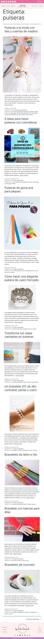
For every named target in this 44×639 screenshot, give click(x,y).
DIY (9, 113)
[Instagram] (4, 1)
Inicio (39, 627)
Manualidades (24, 109)
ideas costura (13, 113)
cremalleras (18, 182)
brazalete (32, 111)
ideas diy (19, 113)
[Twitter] (8, 1)
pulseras (31, 114)
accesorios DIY (26, 111)
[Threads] (15, 1)
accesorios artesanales (17, 111)
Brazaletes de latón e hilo (21, 454)
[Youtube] (6, 1)
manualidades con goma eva (32, 270)
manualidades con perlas (27, 450)
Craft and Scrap (17, 109)
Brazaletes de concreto (20, 564)
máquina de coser (25, 114)
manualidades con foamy (19, 270)
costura (6, 113)
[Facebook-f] (2, 1)
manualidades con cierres (26, 182)
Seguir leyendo (9, 105)
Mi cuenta (39, 629)
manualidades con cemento (23, 612)
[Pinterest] (10, 1)
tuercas (27, 560)
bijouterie (25, 504)
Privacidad (5, 627)
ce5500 (36, 111)
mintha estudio (29, 638)
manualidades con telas (15, 114)
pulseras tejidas (35, 382)
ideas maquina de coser (26, 113)
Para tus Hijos (8, 272)
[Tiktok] (13, 1)
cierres (13, 182)
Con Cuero (29, 328)
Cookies (5, 629)
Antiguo (15, 180)
